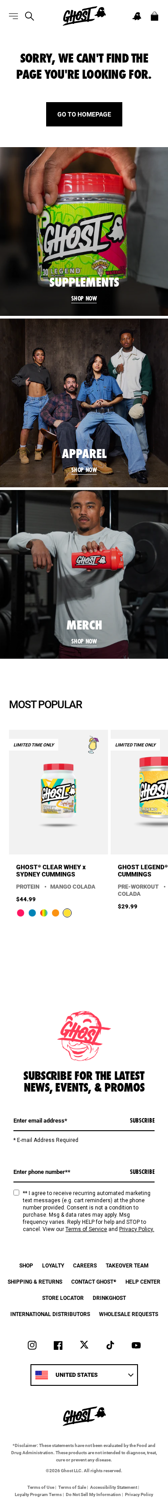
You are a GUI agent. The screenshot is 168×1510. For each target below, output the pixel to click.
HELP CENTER (142, 1281)
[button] (136, 16)
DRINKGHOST (109, 1297)
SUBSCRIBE (142, 1120)
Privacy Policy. (136, 1229)
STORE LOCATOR (63, 1297)
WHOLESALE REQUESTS (128, 1313)
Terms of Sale (72, 1487)
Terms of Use (40, 1487)
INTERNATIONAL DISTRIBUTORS (50, 1313)
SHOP (26, 1265)
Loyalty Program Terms (38, 1494)
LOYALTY (53, 1265)
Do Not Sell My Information (93, 1494)
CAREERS (85, 1265)
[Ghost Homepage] (84, 16)
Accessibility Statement (113, 1487)
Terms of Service (86, 1229)
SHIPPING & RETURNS (35, 1281)
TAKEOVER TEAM (127, 1265)
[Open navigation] (13, 16)
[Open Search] (29, 16)
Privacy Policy (139, 1494)
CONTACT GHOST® (93, 1281)
